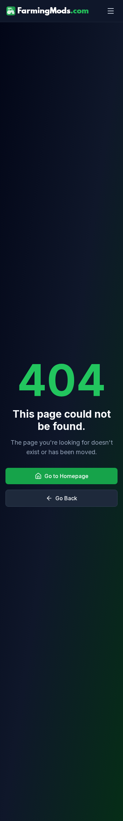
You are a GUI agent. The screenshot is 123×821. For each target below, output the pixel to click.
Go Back (66, 498)
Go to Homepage (66, 476)
